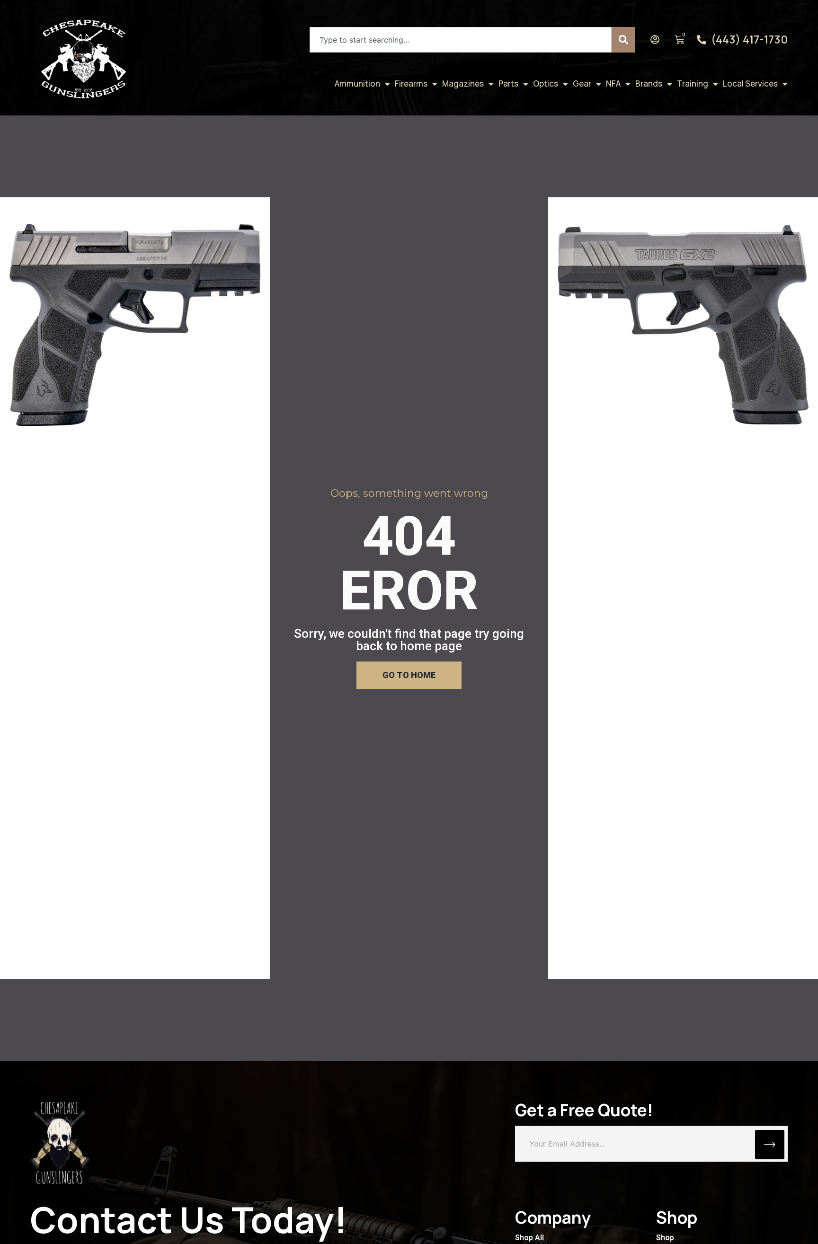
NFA (613, 83)
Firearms (411, 83)
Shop (665, 1237)
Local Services (750, 83)
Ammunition (357, 83)
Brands (648, 83)
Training (692, 83)
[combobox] (461, 40)
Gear (582, 83)
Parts (508, 83)
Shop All (529, 1237)
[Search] (623, 40)
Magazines (463, 83)
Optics (545, 83)
